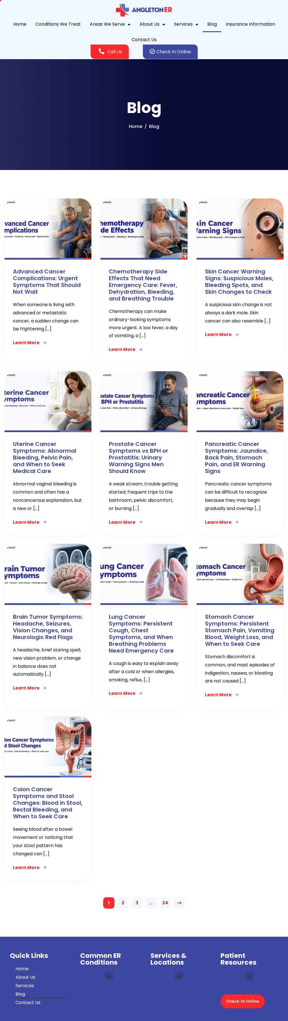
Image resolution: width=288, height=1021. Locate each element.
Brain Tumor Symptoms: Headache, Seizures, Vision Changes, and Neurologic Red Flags (48, 627)
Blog (212, 24)
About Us (149, 24)
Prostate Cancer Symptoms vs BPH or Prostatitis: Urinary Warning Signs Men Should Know (138, 457)
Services (183, 24)
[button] (109, 975)
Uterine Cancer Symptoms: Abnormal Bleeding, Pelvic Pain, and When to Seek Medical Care (44, 457)
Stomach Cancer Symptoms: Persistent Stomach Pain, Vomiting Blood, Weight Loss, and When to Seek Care (239, 630)
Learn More (26, 342)
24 (165, 903)
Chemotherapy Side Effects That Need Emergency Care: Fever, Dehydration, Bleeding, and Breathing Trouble (143, 285)
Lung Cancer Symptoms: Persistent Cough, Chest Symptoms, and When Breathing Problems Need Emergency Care (141, 634)
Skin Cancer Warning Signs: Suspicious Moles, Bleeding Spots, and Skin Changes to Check (239, 282)
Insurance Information (250, 24)
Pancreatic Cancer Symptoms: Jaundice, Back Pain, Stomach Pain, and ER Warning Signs (236, 457)
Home (19, 24)
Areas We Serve (107, 24)
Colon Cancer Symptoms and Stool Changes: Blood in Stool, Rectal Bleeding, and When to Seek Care (47, 802)
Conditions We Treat (58, 24)
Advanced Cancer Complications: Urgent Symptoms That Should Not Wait (47, 282)
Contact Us (144, 39)
